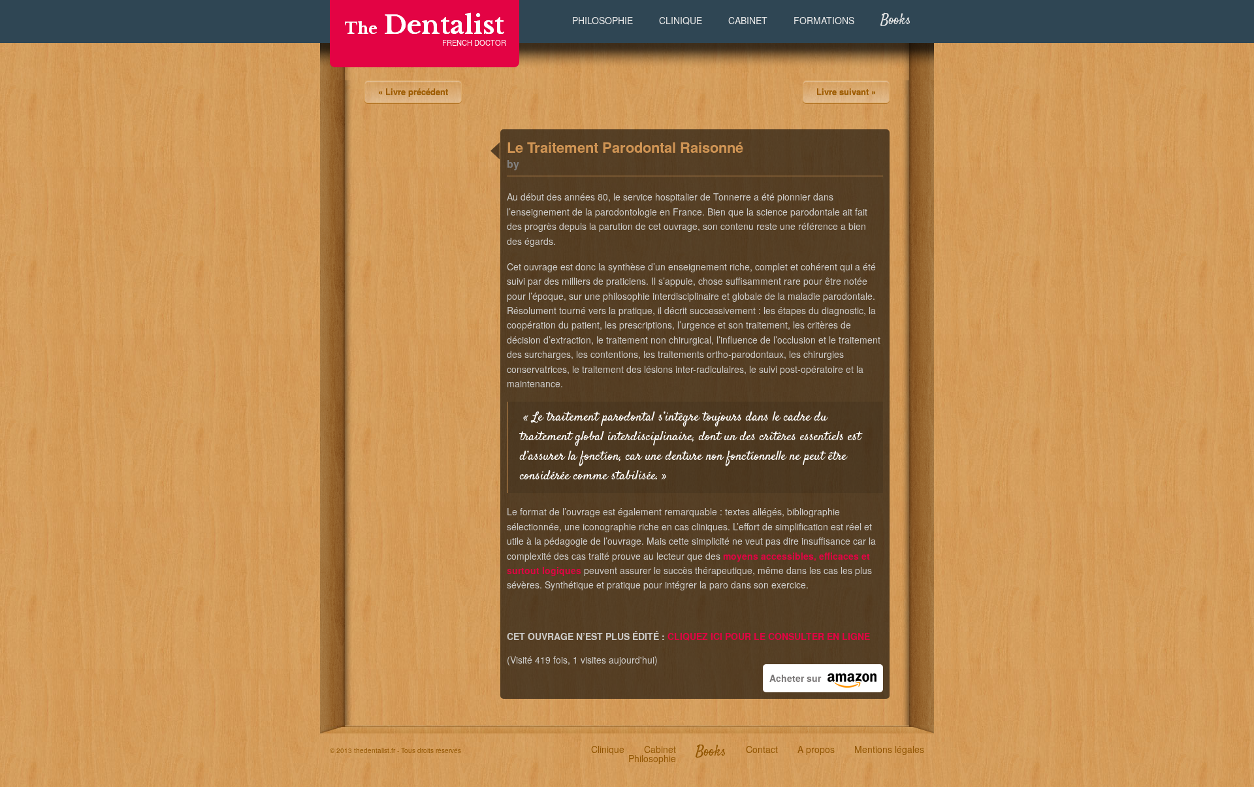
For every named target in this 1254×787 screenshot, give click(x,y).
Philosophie (602, 20)
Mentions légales (889, 749)
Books (895, 20)
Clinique (680, 20)
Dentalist (424, 25)
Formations (824, 20)
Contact (762, 749)
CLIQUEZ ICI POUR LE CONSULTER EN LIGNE (768, 636)
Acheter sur (795, 677)
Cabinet (747, 20)
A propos (816, 749)
